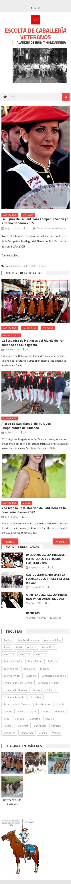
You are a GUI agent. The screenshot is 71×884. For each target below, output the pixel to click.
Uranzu (27, 503)
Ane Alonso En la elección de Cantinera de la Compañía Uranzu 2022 (33, 510)
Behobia (52, 661)
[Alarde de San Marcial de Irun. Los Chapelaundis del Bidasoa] (35, 392)
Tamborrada (26, 733)
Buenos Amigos (12, 676)
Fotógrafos (29, 327)
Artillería (31, 647)
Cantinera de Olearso (44, 690)
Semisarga (9, 733)
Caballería (31, 676)
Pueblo (7, 726)
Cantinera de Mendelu (15, 690)
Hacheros (48, 327)
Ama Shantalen (52, 640)
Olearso (49, 718)
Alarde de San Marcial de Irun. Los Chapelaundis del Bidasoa (26, 425)
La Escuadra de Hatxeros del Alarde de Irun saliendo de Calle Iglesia (32, 342)
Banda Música (35, 661)
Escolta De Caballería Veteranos (35, 33)
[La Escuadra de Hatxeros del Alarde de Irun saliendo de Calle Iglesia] (35, 301)
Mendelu (59, 711)
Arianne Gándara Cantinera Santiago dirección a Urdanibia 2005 (63, 542)
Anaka (6, 647)
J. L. (28, 228)
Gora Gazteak (42, 704)
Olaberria (35, 718)
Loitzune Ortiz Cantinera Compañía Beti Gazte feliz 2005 (12, 542)
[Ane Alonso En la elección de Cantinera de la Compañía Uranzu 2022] (35, 476)
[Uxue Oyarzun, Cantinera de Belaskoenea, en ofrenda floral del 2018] (12, 560)
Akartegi (7, 640)
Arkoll (19, 647)
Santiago (28, 214)
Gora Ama (36, 697)
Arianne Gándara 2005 (24, 266)
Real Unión (23, 726)
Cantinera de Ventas (14, 697)
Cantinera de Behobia (54, 676)
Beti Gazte (29, 668)
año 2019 (41, 654)
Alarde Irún (10, 214)
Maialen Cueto (11, 335)
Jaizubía (60, 704)
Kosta (21, 711)
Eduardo (57, 618)
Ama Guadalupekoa (28, 640)
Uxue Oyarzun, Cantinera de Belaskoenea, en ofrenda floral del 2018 (45, 559)
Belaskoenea (10, 668)
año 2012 (8, 654)
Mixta (6, 718)
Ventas (56, 733)
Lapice (33, 711)
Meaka (45, 711)
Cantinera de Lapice (48, 683)
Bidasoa (44, 668)
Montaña (19, 718)
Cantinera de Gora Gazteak (18, 683)
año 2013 (24, 654)
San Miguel (40, 726)
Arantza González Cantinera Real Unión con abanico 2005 (46, 596)
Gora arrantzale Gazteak (16, 704)
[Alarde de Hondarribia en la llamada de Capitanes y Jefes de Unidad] (12, 580)
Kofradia (8, 711)
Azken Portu (48, 647)
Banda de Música (12, 661)
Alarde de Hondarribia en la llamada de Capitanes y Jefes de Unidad (48, 579)
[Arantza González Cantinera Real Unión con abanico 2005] (12, 600)
